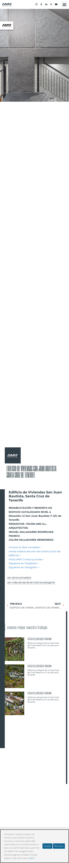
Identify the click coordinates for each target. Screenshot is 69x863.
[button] (64, 4)
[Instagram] (36, 4)
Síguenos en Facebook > (24, 563)
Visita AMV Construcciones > (26, 559)
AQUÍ (31, 858)
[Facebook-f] (41, 4)
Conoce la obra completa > (25, 547)
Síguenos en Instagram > (24, 567)
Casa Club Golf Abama (39, 639)
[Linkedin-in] (46, 4)
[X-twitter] (51, 4)
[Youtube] (56, 4)
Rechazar (58, 845)
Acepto (47, 845)
